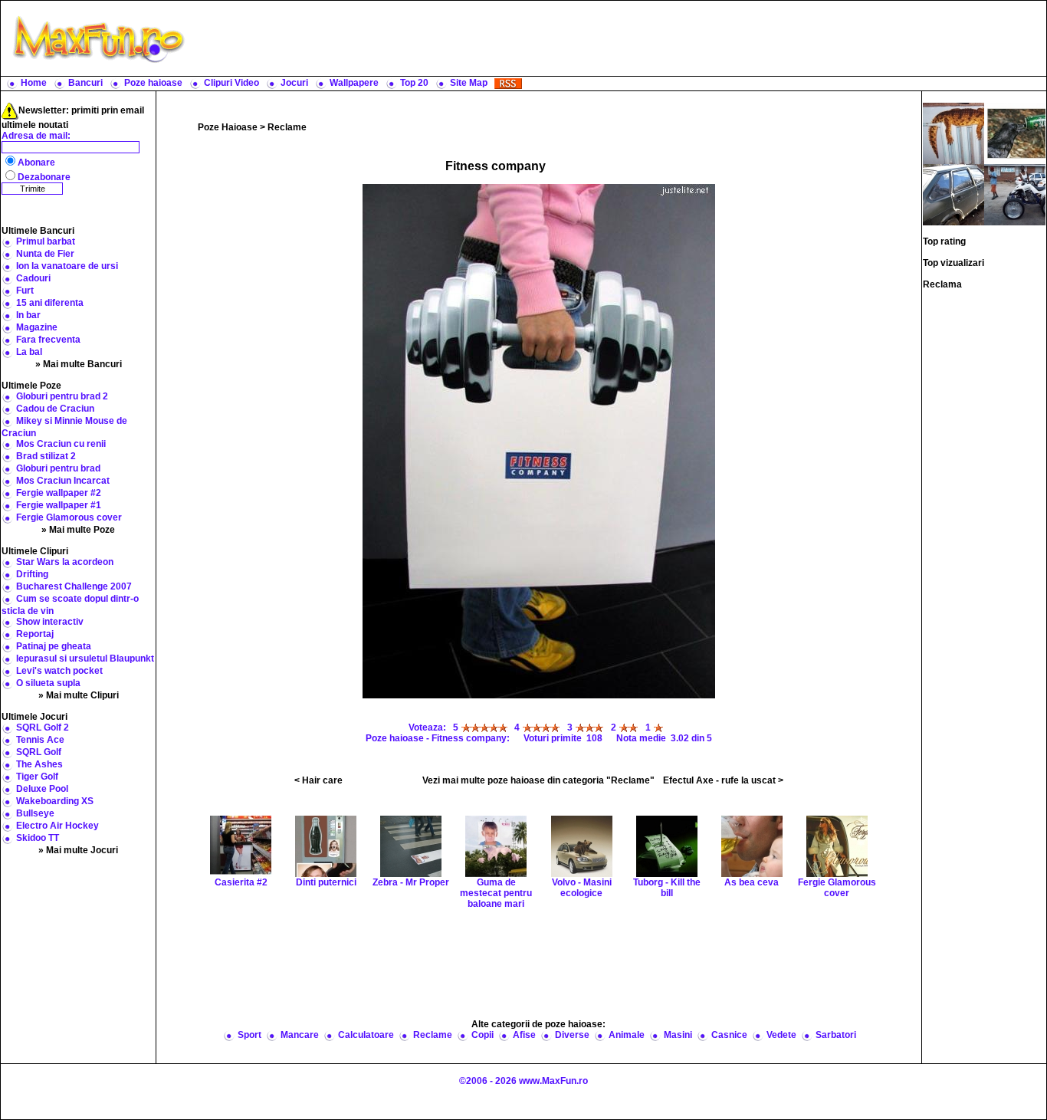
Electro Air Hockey (57, 825)
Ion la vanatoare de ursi (67, 266)
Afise (524, 1035)
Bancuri (85, 82)
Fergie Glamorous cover (69, 517)
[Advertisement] (619, 38)
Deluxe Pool (42, 788)
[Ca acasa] (953, 132)
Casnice (729, 1035)
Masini (678, 1035)
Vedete (781, 1035)
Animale (627, 1035)
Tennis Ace (40, 739)
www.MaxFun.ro (553, 1081)
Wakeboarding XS (55, 801)
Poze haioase (153, 82)
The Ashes (39, 764)
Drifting (32, 574)
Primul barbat (45, 241)
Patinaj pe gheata (53, 646)
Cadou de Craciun (55, 408)
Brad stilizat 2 (46, 456)
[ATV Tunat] (1014, 194)
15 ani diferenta (50, 302)
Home (34, 82)
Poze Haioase (228, 127)
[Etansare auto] (953, 194)
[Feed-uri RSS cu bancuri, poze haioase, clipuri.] (508, 82)
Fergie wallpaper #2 (58, 493)
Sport (249, 1035)
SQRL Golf (38, 752)
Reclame (287, 127)
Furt (25, 290)
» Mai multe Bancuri (78, 364)
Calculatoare (366, 1035)
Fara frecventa (48, 339)
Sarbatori (836, 1035)
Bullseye (35, 813)
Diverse (572, 1035)
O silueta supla (48, 683)
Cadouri (33, 278)
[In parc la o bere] (1014, 132)
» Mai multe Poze (78, 529)
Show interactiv (50, 621)
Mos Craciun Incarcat (63, 480)
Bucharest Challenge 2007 (74, 586)
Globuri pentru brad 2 (62, 396)
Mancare (300, 1035)
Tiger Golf (37, 776)
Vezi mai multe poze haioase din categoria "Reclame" (538, 780)
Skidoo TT (37, 838)
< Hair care (318, 780)
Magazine (36, 327)
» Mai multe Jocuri (78, 850)
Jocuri (294, 82)
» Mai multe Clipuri (78, 695)
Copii (482, 1035)
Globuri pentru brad (58, 468)
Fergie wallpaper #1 (58, 505)
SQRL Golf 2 (42, 727)
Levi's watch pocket (59, 670)
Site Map (468, 82)
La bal (29, 352)
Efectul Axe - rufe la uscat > (723, 780)
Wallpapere (354, 82)
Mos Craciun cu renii (61, 443)
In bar (28, 315)
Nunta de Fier (45, 253)
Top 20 (414, 82)
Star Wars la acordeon (64, 562)
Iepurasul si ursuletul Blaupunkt (85, 658)
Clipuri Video (231, 82)
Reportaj (35, 634)
